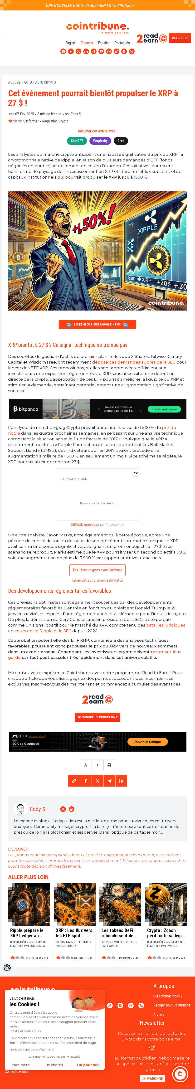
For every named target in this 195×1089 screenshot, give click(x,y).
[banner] (97, 409)
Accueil (14, 82)
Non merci (21, 1065)
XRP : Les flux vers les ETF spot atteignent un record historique (74, 933)
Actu (28, 82)
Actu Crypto (45, 82)
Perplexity (100, 141)
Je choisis (54, 1065)
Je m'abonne (152, 1078)
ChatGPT (77, 141)
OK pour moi (88, 1065)
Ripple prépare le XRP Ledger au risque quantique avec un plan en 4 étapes (27, 933)
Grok (120, 141)
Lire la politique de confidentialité (32, 1049)
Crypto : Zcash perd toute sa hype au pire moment (165, 933)
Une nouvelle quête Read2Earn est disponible (78, 5)
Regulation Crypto (55, 121)
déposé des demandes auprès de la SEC (134, 362)
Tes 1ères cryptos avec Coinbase (97, 570)
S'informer (31, 121)
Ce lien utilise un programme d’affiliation (97, 580)
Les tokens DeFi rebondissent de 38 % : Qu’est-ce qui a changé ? (117, 933)
